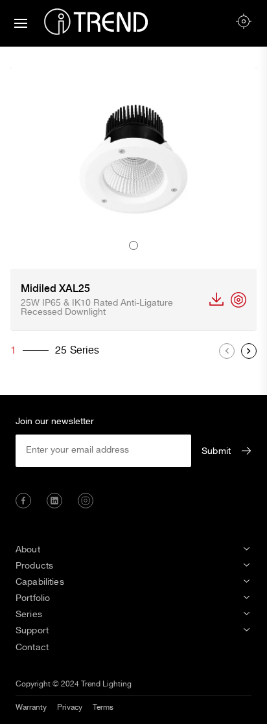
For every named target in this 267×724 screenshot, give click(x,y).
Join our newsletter (55, 422)
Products (34, 566)
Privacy (69, 707)
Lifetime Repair (47, 675)
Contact (32, 647)
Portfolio (33, 598)
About (28, 549)
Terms (103, 707)
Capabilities (40, 582)
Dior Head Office (51, 706)
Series (29, 614)
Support (32, 630)
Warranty (34, 659)
